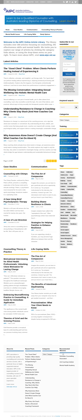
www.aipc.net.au (12, 386)
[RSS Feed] (64, 2)
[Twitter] (67, 2)
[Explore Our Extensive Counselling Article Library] (18, 11)
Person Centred (65, 221)
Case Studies (18, 29)
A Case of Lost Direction (15, 220)
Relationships (64, 224)
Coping (63, 189)
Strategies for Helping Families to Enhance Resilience (41, 225)
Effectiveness (64, 206)
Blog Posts (22, 74)
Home (8, 29)
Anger (71, 175)
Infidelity (68, 212)
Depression (70, 201)
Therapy (69, 241)
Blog (36, 1)
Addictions (69, 172)
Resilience (73, 224)
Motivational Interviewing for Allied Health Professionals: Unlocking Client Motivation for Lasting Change (16, 264)
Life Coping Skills (30, 34)
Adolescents (64, 175)
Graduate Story (72, 209)
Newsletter (29, 1)
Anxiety (63, 178)
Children (63, 186)
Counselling (64, 192)
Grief (62, 212)
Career (69, 180)
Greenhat (57, 416)
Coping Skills (70, 189)
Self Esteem (64, 227)
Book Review (71, 178)
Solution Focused (65, 235)
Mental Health (64, 215)
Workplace (64, 247)
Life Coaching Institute (67, 362)
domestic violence (66, 204)
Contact (49, 1)
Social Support (65, 232)
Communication (32, 29)
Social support (65, 230)
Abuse (62, 172)
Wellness (69, 244)
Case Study (64, 183)
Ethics (72, 206)
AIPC (8, 1)
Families (63, 209)
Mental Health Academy (17, 1)
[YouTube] (72, 2)
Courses (42, 1)
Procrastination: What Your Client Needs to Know (41, 305)
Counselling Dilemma (67, 195)
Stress (74, 235)
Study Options (45, 34)
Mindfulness (64, 218)
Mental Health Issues (13, 34)
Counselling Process (66, 198)
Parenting (72, 218)
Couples (63, 201)
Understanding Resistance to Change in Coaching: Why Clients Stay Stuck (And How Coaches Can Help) (30, 112)
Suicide (63, 241)
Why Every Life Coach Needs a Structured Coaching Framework (32, 404)
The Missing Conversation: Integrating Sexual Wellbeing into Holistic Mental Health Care (32, 369)
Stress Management (66, 238)
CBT (70, 183)
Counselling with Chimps (16, 174)
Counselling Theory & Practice (52, 29)
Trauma (63, 244)
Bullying (63, 180)
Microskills (73, 215)
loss (73, 212)
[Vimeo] (75, 2)
